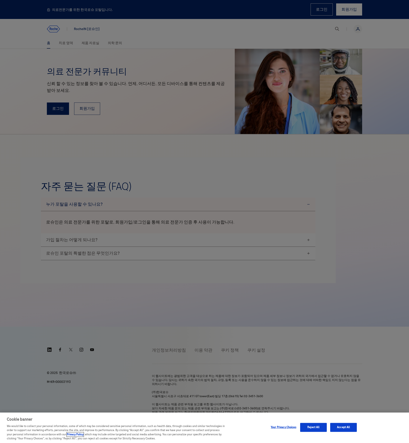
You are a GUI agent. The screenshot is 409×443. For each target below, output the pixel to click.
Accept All (343, 427)
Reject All (313, 427)
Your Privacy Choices (283, 427)
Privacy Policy (75, 434)
